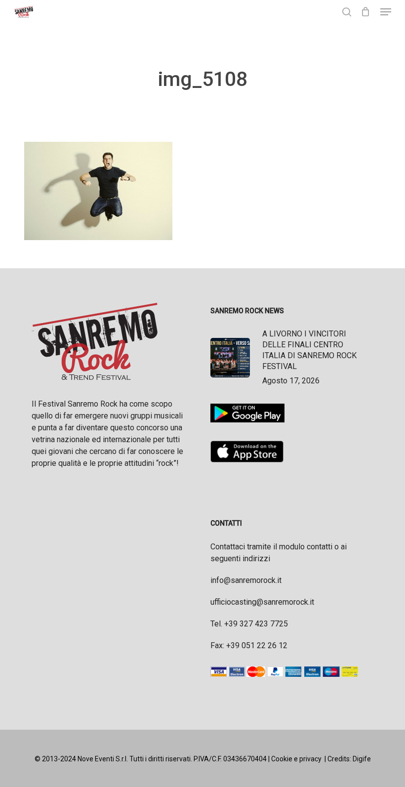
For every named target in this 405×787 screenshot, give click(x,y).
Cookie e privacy (296, 759)
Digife (362, 759)
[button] (385, 12)
